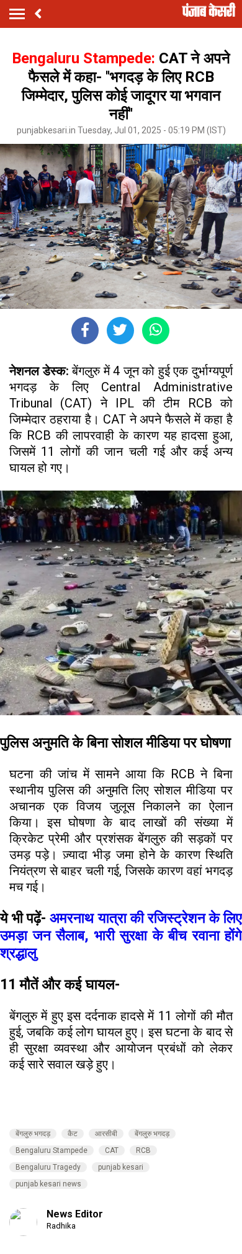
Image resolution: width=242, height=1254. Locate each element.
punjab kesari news (48, 1184)
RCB (143, 1150)
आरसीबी (106, 1133)
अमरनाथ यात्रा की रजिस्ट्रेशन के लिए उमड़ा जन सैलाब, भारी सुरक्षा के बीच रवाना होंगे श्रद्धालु (121, 935)
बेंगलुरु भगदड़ (33, 1133)
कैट (73, 1133)
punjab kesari (120, 1167)
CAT (112, 1150)
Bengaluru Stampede (51, 1150)
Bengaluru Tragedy (48, 1167)
